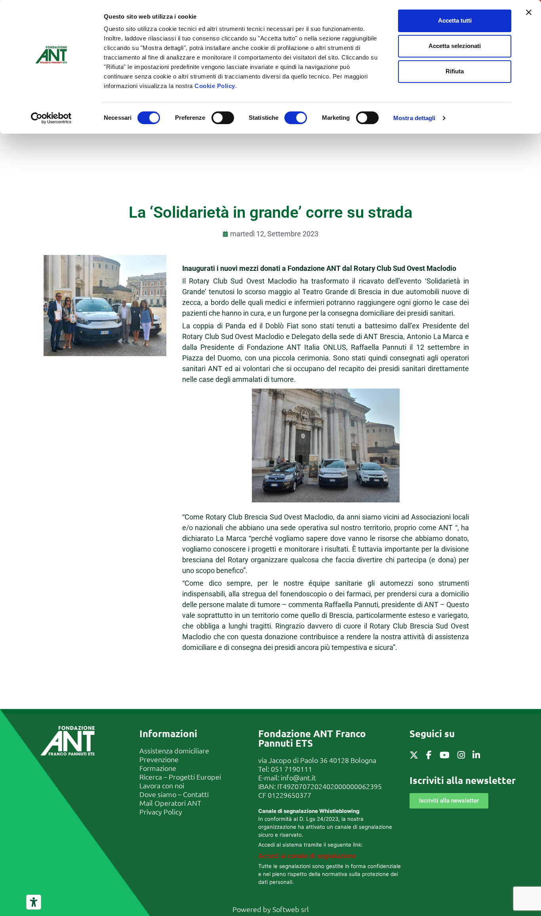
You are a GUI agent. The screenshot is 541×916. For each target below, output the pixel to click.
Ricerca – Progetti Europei (180, 776)
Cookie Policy (214, 85)
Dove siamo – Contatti (174, 794)
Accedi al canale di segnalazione (307, 856)
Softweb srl (290, 909)
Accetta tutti (455, 20)
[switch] (222, 117)
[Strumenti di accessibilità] (33, 902)
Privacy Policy (160, 811)
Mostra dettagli (414, 118)
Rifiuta (455, 71)
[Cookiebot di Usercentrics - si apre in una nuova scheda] (51, 118)
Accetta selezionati (455, 45)
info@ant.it (298, 777)
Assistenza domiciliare (174, 750)
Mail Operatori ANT (170, 802)
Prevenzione (159, 759)
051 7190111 (291, 768)
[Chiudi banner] (528, 12)
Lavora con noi (161, 785)
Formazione (157, 767)
